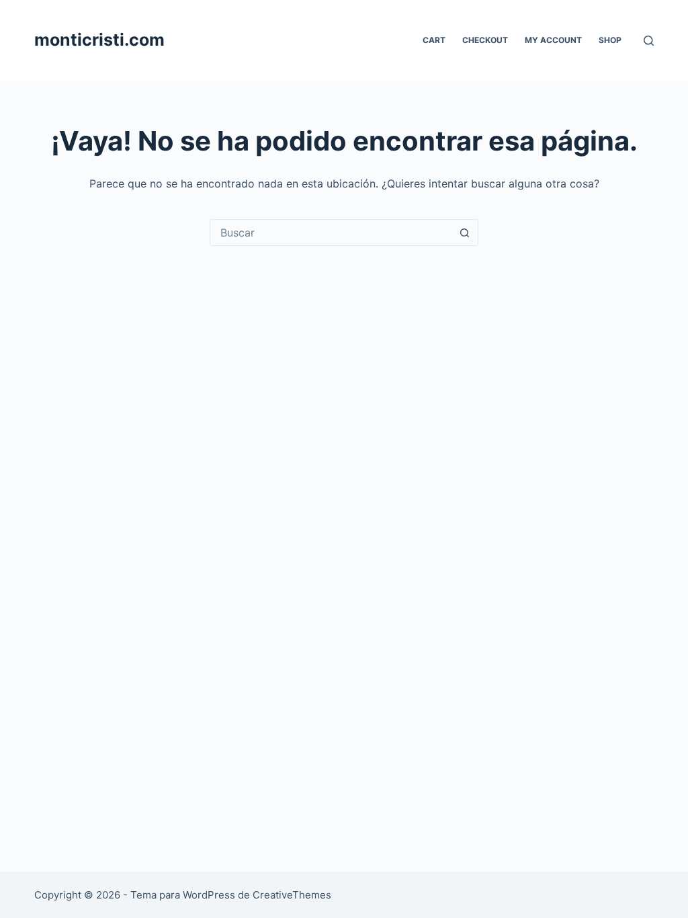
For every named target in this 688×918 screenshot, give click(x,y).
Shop (610, 40)
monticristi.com (99, 40)
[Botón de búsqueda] (464, 232)
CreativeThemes (292, 894)
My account (553, 40)
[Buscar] (649, 41)
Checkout (485, 40)
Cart (434, 40)
